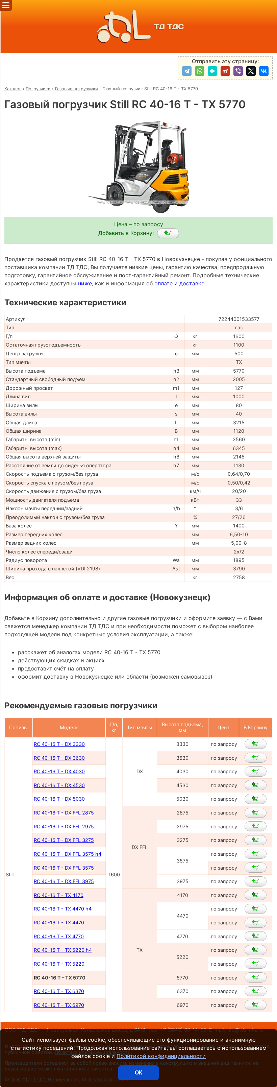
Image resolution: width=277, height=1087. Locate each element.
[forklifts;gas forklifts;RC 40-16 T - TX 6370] (256, 991)
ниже (85, 283)
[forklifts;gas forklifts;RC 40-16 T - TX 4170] (256, 895)
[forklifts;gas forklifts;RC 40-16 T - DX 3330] (256, 744)
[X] (251, 71)
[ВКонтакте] (264, 71)
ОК (138, 1073)
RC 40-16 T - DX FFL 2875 (64, 813)
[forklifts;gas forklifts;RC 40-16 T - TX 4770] (256, 936)
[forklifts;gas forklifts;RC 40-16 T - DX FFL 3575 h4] (256, 854)
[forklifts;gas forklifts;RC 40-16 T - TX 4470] (256, 923)
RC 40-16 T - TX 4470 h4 (63, 909)
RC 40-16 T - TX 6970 (59, 1005)
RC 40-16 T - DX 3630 (59, 758)
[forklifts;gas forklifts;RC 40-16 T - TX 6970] (256, 1005)
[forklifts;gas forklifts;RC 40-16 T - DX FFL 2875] (256, 813)
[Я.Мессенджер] (212, 71)
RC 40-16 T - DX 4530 (59, 785)
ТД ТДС (169, 26)
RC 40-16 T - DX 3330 (59, 744)
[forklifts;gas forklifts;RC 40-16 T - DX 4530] (256, 785)
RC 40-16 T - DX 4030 (59, 771)
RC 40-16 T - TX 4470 (59, 922)
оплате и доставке (179, 283)
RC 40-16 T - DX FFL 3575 (64, 868)
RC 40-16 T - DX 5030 (59, 799)
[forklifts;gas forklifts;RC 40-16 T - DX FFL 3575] (256, 867)
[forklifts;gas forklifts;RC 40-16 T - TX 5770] (168, 233)
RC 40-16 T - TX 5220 (59, 964)
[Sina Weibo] (225, 71)
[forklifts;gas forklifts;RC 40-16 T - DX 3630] (256, 758)
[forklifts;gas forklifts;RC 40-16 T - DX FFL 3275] (256, 840)
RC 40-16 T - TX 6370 (59, 991)
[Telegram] (187, 71)
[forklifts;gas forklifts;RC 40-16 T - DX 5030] (256, 799)
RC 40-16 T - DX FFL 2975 (64, 826)
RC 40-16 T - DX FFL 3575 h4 (67, 854)
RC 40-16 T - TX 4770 (59, 936)
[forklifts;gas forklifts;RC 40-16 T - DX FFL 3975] (256, 881)
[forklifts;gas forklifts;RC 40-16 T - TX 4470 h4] (256, 909)
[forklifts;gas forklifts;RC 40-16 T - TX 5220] (256, 964)
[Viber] (238, 71)
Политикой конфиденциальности (161, 1056)
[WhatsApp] (199, 71)
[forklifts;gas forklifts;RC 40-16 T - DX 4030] (256, 771)
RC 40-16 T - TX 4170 (58, 895)
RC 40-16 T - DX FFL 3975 (64, 881)
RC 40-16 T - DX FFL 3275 (64, 840)
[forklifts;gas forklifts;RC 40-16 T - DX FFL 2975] (256, 826)
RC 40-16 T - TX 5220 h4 (63, 950)
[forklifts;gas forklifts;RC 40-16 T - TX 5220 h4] (256, 950)
